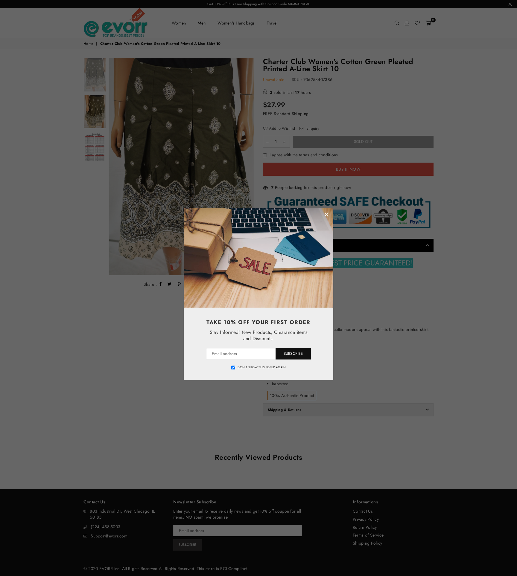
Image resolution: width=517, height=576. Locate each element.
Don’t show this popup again (262, 367)
